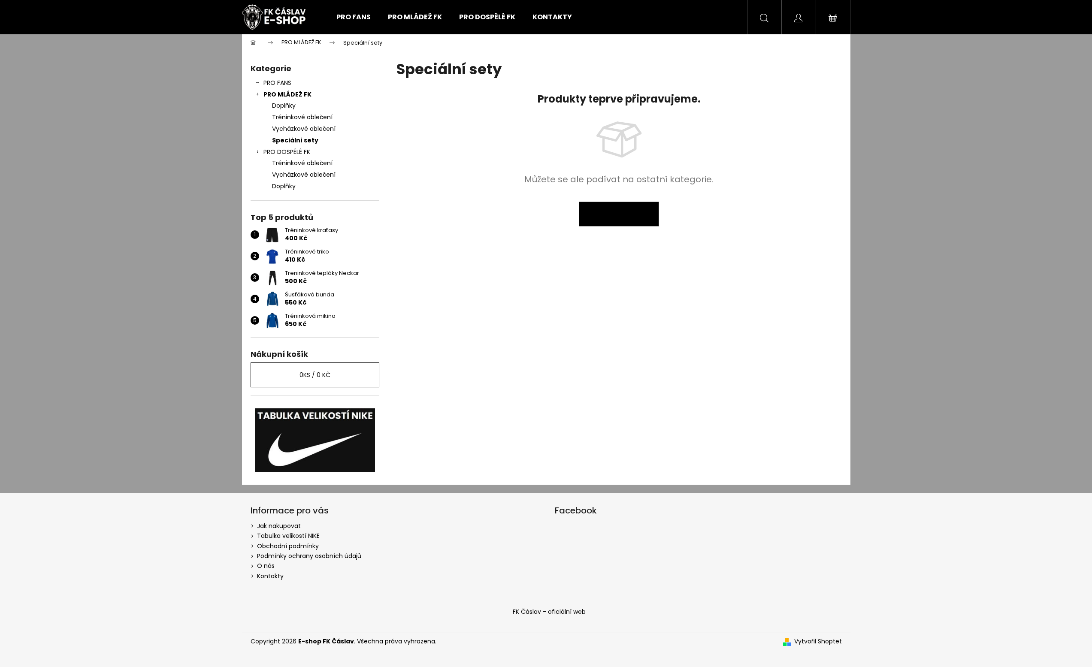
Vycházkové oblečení (304, 128)
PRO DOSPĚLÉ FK (286, 152)
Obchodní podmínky (288, 546)
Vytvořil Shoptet (818, 641)
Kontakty (270, 576)
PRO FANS (277, 82)
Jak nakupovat (279, 526)
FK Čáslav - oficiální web (549, 611)
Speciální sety (295, 140)
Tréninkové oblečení (302, 117)
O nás (266, 565)
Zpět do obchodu (618, 214)
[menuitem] (353, 17)
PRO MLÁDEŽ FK (287, 94)
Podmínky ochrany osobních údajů (309, 556)
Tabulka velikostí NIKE (288, 535)
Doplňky (284, 105)
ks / (314, 375)
